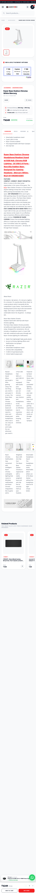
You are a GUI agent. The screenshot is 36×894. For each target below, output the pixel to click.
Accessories (11, 20)
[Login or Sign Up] (28, 7)
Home (3, 20)
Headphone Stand (18, 87)
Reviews (24, 133)
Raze (5, 189)
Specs (16, 133)
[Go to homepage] (12, 7)
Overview (8, 133)
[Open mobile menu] (3, 7)
